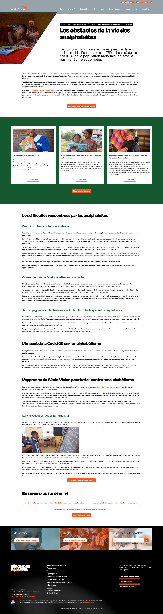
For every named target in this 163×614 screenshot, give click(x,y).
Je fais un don (127, 2)
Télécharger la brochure (81, 191)
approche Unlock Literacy (106, 387)
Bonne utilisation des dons (56, 571)
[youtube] (50, 593)
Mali (102, 422)
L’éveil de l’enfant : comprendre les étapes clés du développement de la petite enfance (55, 503)
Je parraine (142, 2)
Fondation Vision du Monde (57, 576)
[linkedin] (54, 593)
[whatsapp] (57, 593)
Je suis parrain (131, 9)
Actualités (145, 9)
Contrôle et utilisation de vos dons (23, 596)
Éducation (91, 24)
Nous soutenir (98, 9)
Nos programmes (115, 9)
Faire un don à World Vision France (59, 582)
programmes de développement (41, 90)
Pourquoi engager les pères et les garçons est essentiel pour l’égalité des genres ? (81, 509)
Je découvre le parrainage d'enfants (81, 480)
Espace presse (52, 574)
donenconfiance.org (88, 602)
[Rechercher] (151, 2)
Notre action (84, 9)
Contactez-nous (126, 581)
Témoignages (52, 568)
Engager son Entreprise (55, 579)
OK (146, 540)
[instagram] (47, 593)
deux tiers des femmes (108, 74)
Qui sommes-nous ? (67, 9)
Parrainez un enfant (127, 586)
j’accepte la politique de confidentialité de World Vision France (133, 544)
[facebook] (52, 593)
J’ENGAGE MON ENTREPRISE (75, 540)
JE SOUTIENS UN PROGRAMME (27, 540)
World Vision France (68, 24)
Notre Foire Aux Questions (56, 565)
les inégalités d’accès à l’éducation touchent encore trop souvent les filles (54, 457)
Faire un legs (51, 585)
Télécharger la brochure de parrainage (81, 106)
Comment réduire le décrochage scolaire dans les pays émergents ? (114, 503)
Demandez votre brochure (129, 577)
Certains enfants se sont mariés (124, 365)
